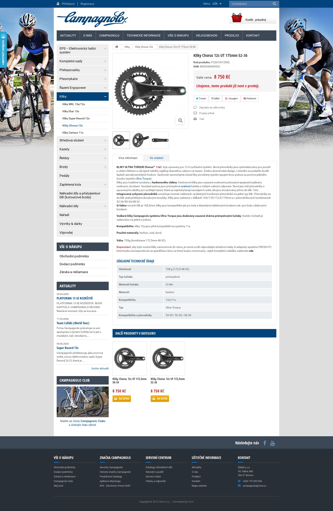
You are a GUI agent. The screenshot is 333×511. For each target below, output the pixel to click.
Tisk (201, 118)
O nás (87, 35)
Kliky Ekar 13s (70, 111)
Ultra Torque (143, 178)
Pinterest (251, 98)
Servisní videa (153, 476)
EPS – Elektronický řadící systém (78, 50)
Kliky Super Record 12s (76, 118)
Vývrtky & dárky (71, 224)
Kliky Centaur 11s (72, 132)
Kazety (64, 149)
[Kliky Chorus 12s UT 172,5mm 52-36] (168, 358)
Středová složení (72, 140)
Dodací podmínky (72, 264)
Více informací (128, 158)
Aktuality (68, 285)
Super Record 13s (67, 348)
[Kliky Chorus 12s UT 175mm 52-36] (121, 140)
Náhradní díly (69, 206)
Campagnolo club (75, 380)
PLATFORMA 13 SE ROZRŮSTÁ (75, 298)
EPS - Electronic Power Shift (115, 485)
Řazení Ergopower (73, 88)
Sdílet (216, 98)
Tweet (202, 98)
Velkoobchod (207, 35)
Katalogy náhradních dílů (159, 467)
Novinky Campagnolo (111, 467)
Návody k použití (154, 471)
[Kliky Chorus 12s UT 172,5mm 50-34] (130, 358)
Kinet (191, 501)
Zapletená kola (70, 184)
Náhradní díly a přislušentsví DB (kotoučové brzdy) (80, 195)
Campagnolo (109, 35)
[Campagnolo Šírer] (92, 19)
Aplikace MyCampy (110, 481)
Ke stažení (156, 158)
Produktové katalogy (111, 476)
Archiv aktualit (100, 368)
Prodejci (232, 35)
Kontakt (253, 35)
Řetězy (64, 158)
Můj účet (58, 485)
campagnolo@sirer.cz (254, 485)
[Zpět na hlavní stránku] (116, 46)
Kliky (63, 96)
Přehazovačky (70, 70)
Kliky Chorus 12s (72, 125)
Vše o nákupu (178, 35)
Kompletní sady (71, 61)
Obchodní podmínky (74, 256)
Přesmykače (69, 79)
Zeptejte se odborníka (212, 107)
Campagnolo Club (63, 481)
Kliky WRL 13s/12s (73, 104)
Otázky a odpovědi (156, 481)
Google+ (233, 98)
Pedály (64, 176)
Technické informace (144, 35)
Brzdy (64, 167)
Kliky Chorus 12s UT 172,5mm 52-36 (168, 380)
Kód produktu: (202, 62)
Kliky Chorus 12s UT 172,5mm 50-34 (130, 380)
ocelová (186, 186)
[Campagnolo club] (83, 396)
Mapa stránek (199, 485)
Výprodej (66, 232)
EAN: (196, 66)
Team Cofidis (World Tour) (73, 323)
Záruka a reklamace (74, 272)
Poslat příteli (206, 113)
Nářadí (64, 215)
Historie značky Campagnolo (115, 471)
